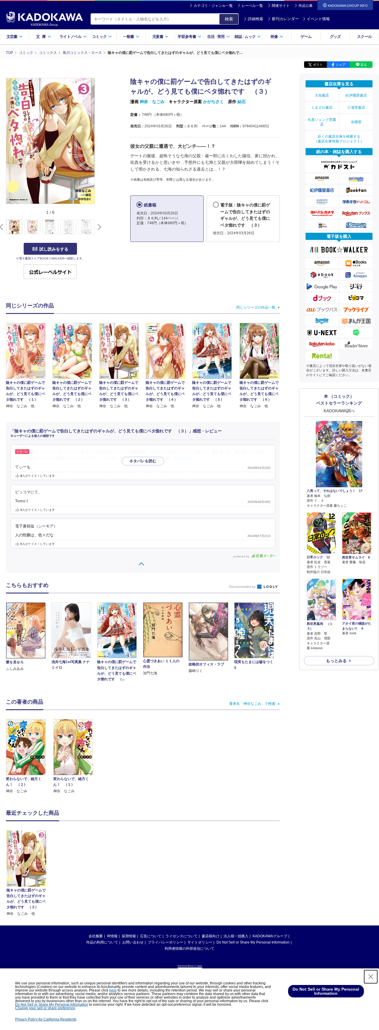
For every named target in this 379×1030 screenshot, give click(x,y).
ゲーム (306, 36)
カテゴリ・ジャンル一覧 (213, 6)
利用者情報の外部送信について (189, 948)
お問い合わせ (133, 942)
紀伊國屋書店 (356, 95)
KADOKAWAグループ (270, 936)
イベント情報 (318, 19)
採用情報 (129, 936)
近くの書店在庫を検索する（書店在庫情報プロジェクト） (339, 138)
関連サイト (281, 6)
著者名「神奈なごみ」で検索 (252, 704)
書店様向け (210, 936)
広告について (150, 936)
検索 (229, 19)
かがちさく (213, 101)
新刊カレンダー (285, 19)
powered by (241, 556)
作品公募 (305, 6)
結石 (241, 101)
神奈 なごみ (152, 101)
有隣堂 (356, 122)
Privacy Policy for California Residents (45, 1019)
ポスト (318, 64)
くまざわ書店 (322, 107)
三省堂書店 (356, 107)
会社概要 (96, 936)
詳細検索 (255, 19)
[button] (98, 227)
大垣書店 (322, 95)
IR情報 (112, 936)
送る (363, 64)
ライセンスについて (181, 936)
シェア (341, 64)
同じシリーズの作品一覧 (255, 307)
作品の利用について (102, 942)
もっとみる (336, 660)
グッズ (335, 36)
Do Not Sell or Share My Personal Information (253, 942)
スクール (364, 36)
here (113, 990)
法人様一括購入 (236, 936)
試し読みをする (53, 249)
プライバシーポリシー (165, 942)
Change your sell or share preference (45, 1008)
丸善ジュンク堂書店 (322, 122)
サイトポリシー (199, 942)
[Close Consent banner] (370, 976)
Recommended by (242, 586)
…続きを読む (181, 458)
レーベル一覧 (252, 6)
